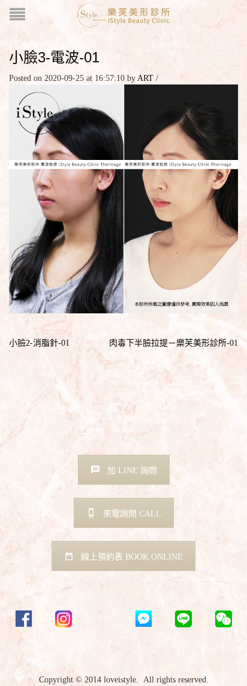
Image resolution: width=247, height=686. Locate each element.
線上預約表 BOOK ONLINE (132, 556)
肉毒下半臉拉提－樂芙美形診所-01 (173, 343)
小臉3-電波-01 (54, 57)
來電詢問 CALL (132, 513)
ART (145, 78)
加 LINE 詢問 (132, 470)
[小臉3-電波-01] (123, 198)
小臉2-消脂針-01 (39, 343)
